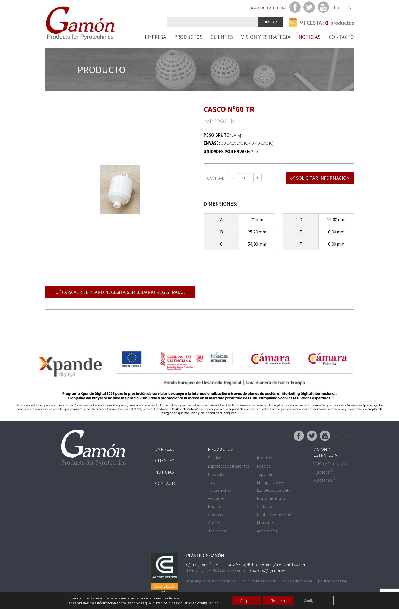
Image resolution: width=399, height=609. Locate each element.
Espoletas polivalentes (228, 466)
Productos (188, 37)
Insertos (264, 458)
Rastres (263, 466)
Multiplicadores (271, 482)
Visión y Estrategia (265, 37)
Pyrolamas (325, 480)
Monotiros (266, 523)
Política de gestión (332, 581)
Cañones (265, 506)
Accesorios (267, 531)
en (349, 7)
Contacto (341, 37)
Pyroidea (323, 472)
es (336, 7)
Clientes (222, 37)
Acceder (257, 7)
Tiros (212, 482)
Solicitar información (322, 178)
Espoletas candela (273, 490)
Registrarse (276, 7)
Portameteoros (271, 498)
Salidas (214, 458)
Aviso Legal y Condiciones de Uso (211, 581)
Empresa (155, 37)
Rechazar (278, 600)
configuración (207, 603)
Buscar (270, 22)
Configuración (314, 600)
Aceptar (246, 600)
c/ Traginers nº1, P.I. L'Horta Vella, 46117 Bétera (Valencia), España (245, 564)
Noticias (310, 37)
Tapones (265, 474)
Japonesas (217, 531)
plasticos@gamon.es (267, 570)
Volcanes (216, 498)
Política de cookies (297, 581)
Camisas (215, 515)
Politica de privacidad (259, 581)
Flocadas (216, 474)
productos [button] (326, 23)
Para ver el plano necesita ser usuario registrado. (123, 292)
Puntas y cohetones (275, 515)
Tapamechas (219, 490)
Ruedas (214, 506)
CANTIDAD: (216, 178)
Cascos (214, 523)
